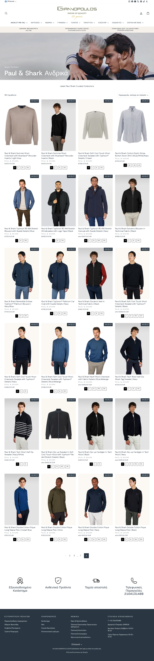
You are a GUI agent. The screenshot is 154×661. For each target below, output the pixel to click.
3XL (104, 240)
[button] (11, 1)
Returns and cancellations (80, 637)
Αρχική (7, 67)
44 (139, 165)
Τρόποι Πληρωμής (11, 631)
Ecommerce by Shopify (80, 652)
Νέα (42, 625)
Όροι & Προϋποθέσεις (79, 621)
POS (67, 652)
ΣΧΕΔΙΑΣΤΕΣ (117, 23)
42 (130, 165)
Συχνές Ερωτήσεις (48, 628)
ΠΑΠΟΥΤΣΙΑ (88, 23)
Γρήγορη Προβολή (21, 148)
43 (134, 165)
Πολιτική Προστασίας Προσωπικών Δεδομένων (84, 626)
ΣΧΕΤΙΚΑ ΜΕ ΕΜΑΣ (134, 23)
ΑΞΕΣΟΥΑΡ (102, 23)
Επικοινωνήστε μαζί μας (50, 631)
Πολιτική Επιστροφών (79, 634)
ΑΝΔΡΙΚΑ (48, 23)
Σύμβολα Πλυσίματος (12, 628)
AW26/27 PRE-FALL (18, 23)
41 (125, 165)
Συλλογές (14, 67)
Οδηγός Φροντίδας (12, 625)
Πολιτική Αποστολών (78, 630)
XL (23, 168)
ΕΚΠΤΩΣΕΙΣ (35, 23)
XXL (28, 168)
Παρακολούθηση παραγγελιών (16, 621)
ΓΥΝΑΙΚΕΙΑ (61, 23)
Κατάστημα (45, 621)
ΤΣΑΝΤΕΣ (75, 23)
